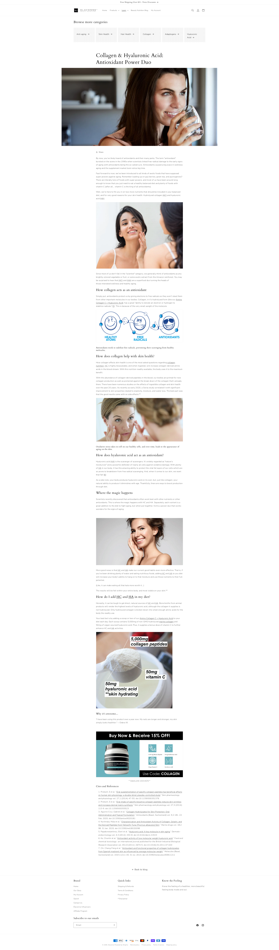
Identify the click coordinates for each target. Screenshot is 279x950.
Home (76, 886)
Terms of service (158, 945)
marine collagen (166, 621)
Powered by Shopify (121, 945)
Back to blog (141, 869)
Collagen (147, 34)
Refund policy (134, 945)
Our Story (77, 890)
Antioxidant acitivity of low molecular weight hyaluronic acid (145, 838)
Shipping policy (171, 945)
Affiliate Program (80, 911)
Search (76, 899)
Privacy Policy (123, 894)
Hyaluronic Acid (192, 36)
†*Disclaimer (123, 899)
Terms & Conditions (125, 890)
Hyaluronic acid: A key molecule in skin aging (149, 831)
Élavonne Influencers (82, 907)
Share (101, 152)
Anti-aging (81, 34)
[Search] (192, 10)
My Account (78, 894)
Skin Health (104, 34)
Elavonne (111, 945)
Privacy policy (146, 945)
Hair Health (126, 34)
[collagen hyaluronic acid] (134, 708)
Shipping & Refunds (126, 886)
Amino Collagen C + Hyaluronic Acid (156, 618)
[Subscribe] (114, 925)
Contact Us (78, 903)
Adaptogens (170, 34)
